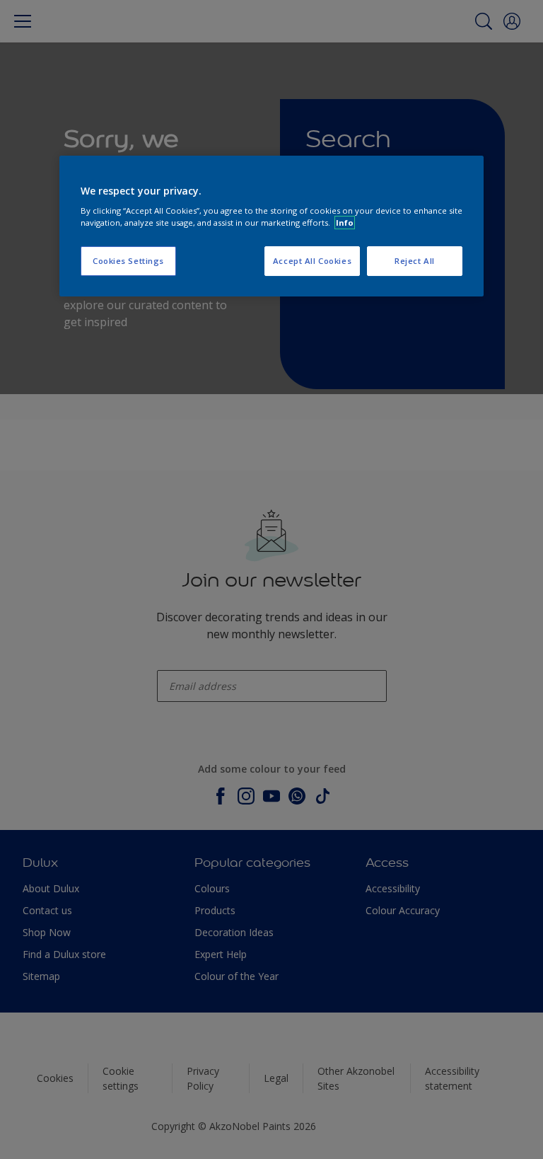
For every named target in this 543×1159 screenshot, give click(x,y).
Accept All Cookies (312, 260)
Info (345, 222)
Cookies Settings (128, 260)
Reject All (415, 260)
